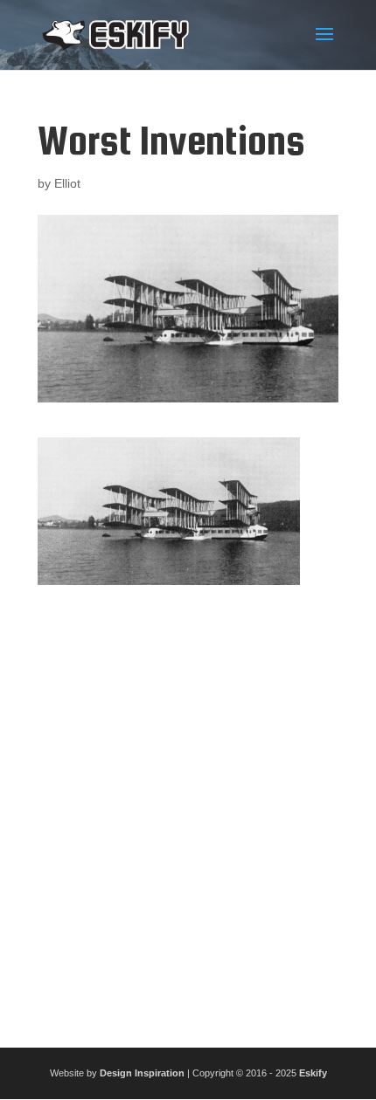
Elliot (67, 183)
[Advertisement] (188, 809)
